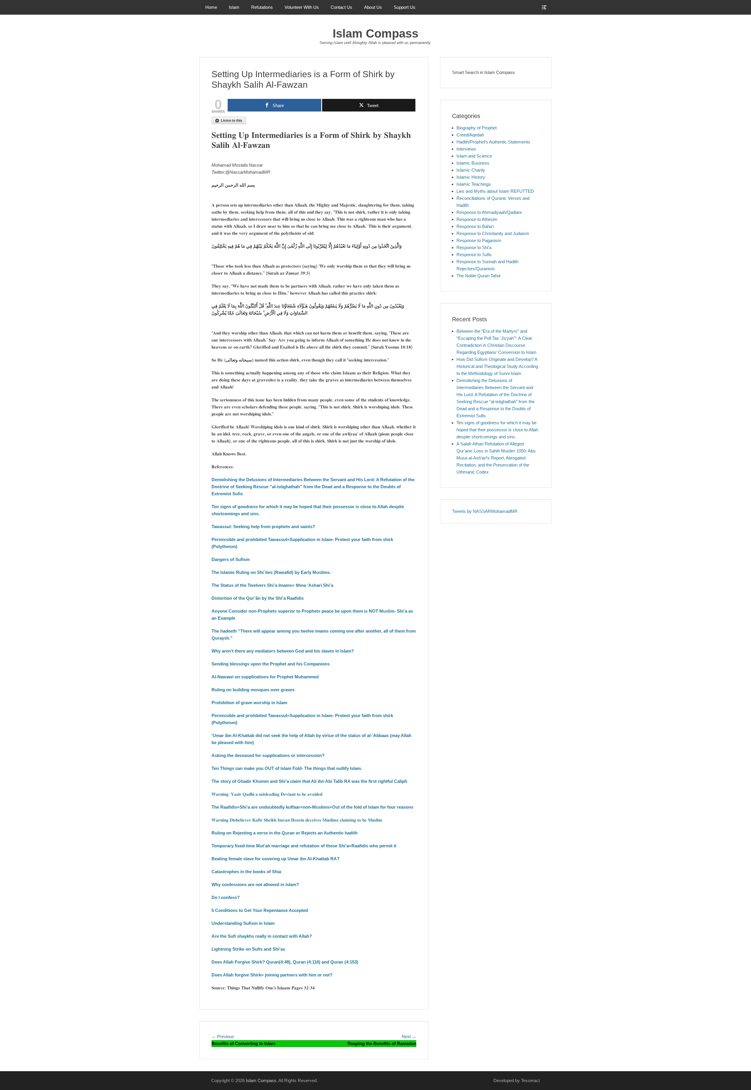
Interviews (466, 148)
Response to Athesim (477, 219)
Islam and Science (474, 155)
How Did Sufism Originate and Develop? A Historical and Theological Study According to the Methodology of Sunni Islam (497, 366)
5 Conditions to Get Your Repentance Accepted (260, 910)
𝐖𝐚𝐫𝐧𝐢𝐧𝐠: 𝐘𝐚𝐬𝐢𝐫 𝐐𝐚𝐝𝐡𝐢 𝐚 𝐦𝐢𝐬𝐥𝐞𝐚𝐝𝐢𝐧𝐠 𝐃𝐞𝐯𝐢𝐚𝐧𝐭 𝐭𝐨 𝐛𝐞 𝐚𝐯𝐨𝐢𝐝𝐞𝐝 (267, 794)
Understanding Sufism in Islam (243, 923)
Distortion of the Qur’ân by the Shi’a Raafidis (258, 598)
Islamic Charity (470, 170)
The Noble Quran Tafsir (478, 275)
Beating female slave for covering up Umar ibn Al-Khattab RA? (275, 858)
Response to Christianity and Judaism (492, 233)
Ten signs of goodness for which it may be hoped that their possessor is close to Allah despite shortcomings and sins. (497, 429)
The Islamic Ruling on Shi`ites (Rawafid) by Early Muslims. (271, 572)
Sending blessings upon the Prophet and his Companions (271, 663)
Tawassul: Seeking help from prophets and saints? (263, 526)
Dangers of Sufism (231, 559)
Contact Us (341, 7)
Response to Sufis (474, 254)
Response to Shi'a (473, 247)
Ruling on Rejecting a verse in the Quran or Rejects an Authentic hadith (285, 832)
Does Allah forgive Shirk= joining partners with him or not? (273, 974)
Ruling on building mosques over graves (253, 689)
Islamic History (470, 177)
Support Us (404, 7)
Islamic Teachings (473, 184)
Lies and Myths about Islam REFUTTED (495, 191)
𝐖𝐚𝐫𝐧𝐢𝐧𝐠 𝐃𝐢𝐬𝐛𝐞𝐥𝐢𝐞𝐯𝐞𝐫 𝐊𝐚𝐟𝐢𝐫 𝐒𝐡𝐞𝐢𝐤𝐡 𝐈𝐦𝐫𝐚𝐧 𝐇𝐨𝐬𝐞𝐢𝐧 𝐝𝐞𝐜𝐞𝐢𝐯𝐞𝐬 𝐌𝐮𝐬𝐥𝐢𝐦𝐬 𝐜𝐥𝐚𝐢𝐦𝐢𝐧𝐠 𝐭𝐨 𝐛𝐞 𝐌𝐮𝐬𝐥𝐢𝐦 (297, 819)
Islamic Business (472, 162)
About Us (373, 7)
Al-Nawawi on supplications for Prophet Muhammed (265, 676)
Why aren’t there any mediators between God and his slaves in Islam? (283, 650)
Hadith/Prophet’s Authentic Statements (493, 141)
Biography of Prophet (476, 127)
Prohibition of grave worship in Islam (249, 702)
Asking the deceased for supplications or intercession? (268, 755)
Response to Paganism (478, 240)
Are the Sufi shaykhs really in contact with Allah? (262, 936)
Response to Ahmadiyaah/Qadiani (489, 212)
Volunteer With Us (302, 7)
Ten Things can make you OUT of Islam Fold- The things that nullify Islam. (287, 768)
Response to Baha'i (475, 226)
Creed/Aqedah (470, 134)
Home (211, 7)
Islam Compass (375, 33)
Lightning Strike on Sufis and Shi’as (248, 949)
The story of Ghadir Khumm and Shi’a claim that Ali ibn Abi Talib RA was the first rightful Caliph (309, 781)
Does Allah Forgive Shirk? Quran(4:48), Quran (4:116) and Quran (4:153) (285, 961)
